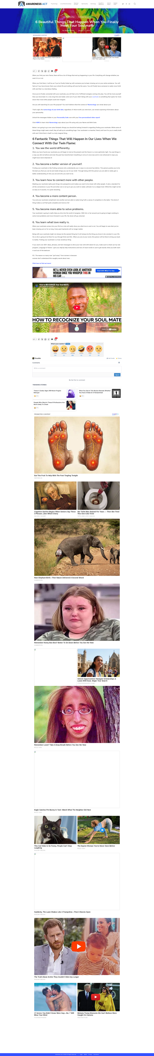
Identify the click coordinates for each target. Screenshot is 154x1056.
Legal (81, 1054)
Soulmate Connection (85, 17)
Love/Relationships (68, 17)
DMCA (85, 1054)
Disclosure (96, 1054)
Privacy (91, 1054)
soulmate (95, 97)
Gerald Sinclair (70, 30)
